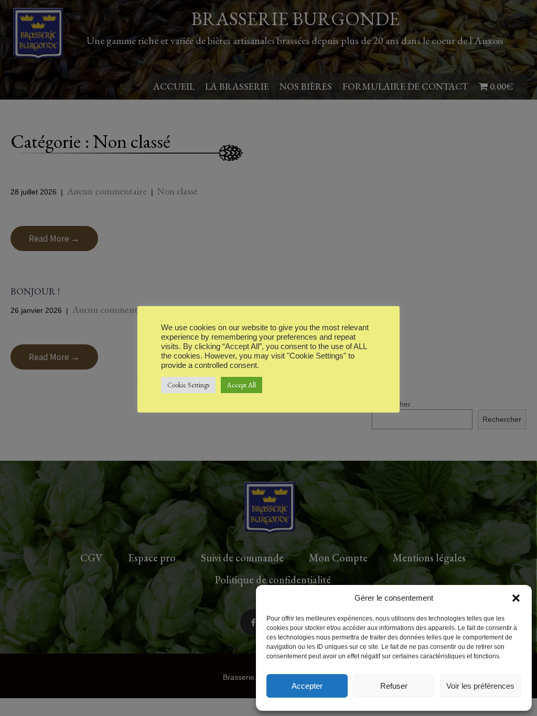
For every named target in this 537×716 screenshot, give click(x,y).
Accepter (307, 685)
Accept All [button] (241, 385)
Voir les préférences (480, 685)
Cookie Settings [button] (188, 385)
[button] (516, 598)
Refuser (393, 685)
